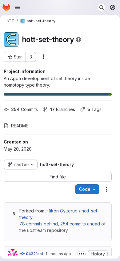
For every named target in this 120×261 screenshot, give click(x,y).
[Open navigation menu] (17, 7)
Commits (24, 109)
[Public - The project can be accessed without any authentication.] (78, 39)
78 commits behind (38, 223)
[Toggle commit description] (82, 254)
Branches (62, 109)
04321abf (34, 253)
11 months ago (58, 253)
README (19, 125)
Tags (94, 109)
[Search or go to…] (101, 7)
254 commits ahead (80, 223)
